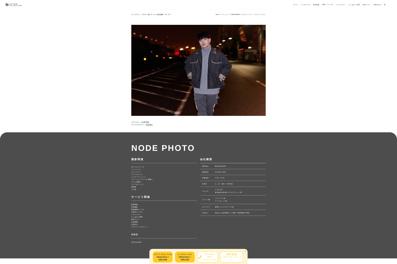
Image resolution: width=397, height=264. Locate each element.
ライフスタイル (137, 174)
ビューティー (136, 172)
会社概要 (134, 222)
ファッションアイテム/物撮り (142, 179)
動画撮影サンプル (137, 209)
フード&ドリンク (137, 184)
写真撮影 (134, 207)
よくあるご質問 (137, 217)
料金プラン (135, 219)
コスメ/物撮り (136, 182)
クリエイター (136, 214)
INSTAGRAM (136, 242)
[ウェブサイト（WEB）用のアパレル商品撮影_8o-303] (198, 70)
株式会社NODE (220, 166)
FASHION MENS (235, 14)
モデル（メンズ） (247, 14)
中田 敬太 (149, 125)
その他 (133, 189)
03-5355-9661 (220, 172)
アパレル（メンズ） (260, 14)
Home (217, 14)
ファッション (225, 14)
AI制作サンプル (137, 212)
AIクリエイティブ (137, 167)
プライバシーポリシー (139, 227)
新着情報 (134, 204)
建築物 (133, 187)
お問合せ (134, 224)
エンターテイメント (138, 177)
